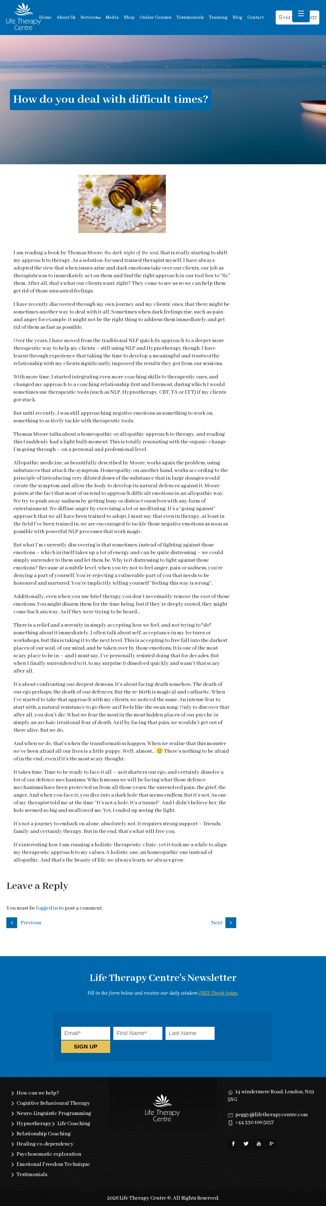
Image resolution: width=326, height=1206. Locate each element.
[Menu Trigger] (301, 13)
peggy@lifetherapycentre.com (271, 1114)
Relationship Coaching (44, 1134)
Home (45, 17)
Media (112, 17)
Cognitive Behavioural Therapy (53, 1103)
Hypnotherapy (34, 1123)
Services (89, 17)
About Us (66, 17)
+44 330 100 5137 (254, 1122)
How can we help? (38, 1093)
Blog (237, 17)
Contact (255, 17)
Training (218, 17)
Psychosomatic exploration (49, 1154)
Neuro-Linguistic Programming (54, 1113)
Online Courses (155, 17)
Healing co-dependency (45, 1144)
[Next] (231, 921)
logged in (47, 908)
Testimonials (190, 17)
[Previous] (12, 921)
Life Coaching (73, 1123)
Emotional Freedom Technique (53, 1164)
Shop (129, 17)
